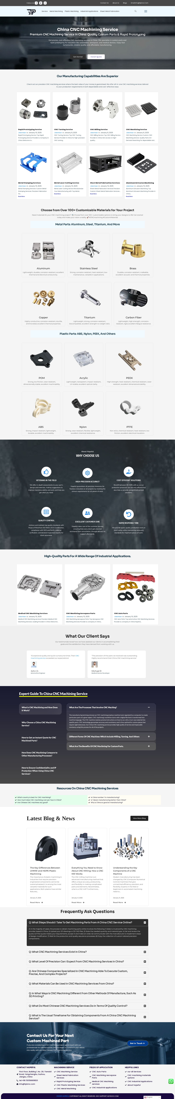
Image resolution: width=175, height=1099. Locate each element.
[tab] (40, 708)
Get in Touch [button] (136, 1043)
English (149, 1097)
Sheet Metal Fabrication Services (105, 183)
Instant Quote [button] (96, 57)
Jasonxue (22, 132)
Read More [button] (35, 902)
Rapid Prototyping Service (30, 129)
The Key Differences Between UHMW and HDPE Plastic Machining (45, 871)
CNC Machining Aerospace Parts (80, 613)
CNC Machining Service (136, 129)
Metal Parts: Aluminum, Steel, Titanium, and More (87, 224)
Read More (21, 196)
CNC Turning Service (63, 129)
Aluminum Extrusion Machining (140, 183)
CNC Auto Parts (121, 613)
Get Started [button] (78, 57)
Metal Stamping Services (29, 183)
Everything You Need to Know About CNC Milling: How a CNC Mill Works (87, 871)
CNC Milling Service (99, 129)
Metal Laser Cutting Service (66, 183)
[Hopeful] (31, 11)
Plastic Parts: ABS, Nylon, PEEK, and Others (87, 334)
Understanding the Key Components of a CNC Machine (125, 871)
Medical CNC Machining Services (33, 613)
